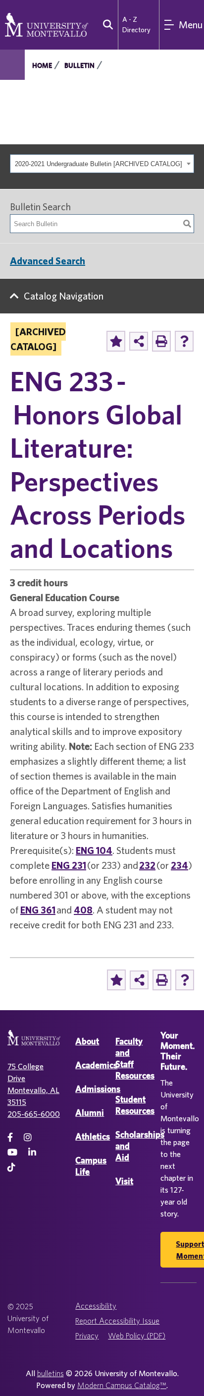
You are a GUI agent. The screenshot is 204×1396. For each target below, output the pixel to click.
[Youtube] (12, 1152)
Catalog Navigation (63, 296)
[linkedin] (32, 1152)
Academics (96, 1065)
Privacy (87, 1335)
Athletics (92, 1136)
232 (147, 865)
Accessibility (95, 1305)
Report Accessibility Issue (117, 1320)
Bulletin (79, 65)
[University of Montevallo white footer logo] (33, 1043)
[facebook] (10, 1137)
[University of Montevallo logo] (46, 23)
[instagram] (28, 1137)
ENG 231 (68, 865)
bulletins (50, 1373)
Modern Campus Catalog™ (121, 1385)
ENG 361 (37, 909)
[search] (105, 25)
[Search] (187, 223)
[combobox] (102, 163)
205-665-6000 (33, 1113)
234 (179, 865)
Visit (124, 1181)
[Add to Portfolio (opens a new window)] (115, 341)
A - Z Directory (136, 24)
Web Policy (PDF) (136, 1335)
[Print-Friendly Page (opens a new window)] (161, 341)
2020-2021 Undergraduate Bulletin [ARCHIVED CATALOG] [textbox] (98, 164)
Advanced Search (47, 260)
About (87, 1041)
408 (83, 909)
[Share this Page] (138, 341)
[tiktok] (11, 1167)
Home (42, 65)
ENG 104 (94, 850)
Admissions (97, 1089)
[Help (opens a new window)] (184, 341)
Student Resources (134, 1105)
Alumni (89, 1112)
